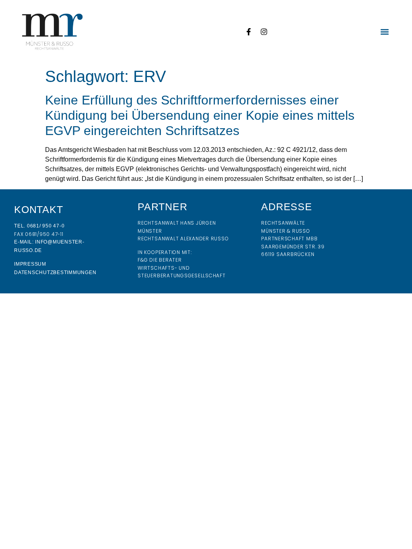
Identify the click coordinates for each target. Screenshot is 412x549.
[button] (384, 31)
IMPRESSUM (30, 264)
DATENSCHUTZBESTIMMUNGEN (55, 272)
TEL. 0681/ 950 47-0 (39, 226)
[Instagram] (264, 31)
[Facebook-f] (248, 31)
